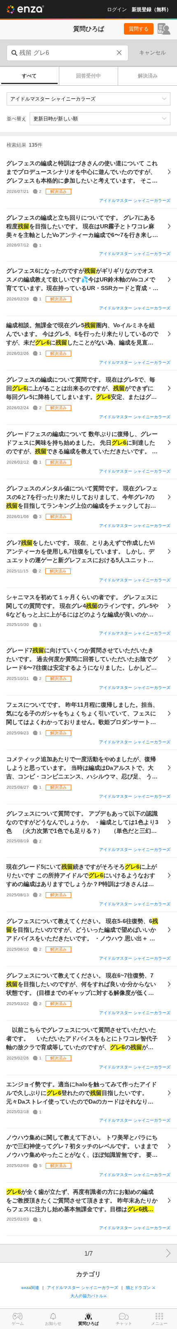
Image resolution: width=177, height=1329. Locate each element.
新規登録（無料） (151, 9)
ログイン (117, 9)
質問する (139, 29)
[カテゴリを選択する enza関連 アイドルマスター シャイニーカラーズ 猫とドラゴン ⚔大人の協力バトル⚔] (88, 98)
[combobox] (67, 53)
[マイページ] (164, 29)
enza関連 (30, 1287)
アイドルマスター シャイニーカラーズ (134, 200)
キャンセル (152, 52)
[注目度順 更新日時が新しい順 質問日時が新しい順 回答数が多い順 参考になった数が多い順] (100, 118)
